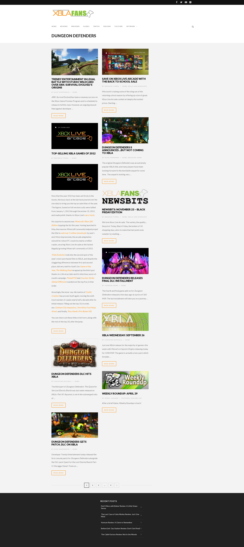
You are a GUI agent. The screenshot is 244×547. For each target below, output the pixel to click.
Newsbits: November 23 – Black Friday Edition (123, 211)
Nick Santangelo (62, 92)
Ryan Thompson (112, 157)
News (54, 26)
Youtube (119, 26)
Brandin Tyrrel (112, 86)
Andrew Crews (111, 285)
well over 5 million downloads (73, 233)
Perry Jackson (111, 398)
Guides (86, 26)
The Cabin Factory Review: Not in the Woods (119, 534)
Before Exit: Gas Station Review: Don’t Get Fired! (120, 528)
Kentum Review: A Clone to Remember (116, 522)
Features (125, 398)
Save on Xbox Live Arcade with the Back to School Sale (124, 80)
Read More (59, 115)
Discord (107, 26)
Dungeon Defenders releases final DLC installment (122, 279)
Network (130, 26)
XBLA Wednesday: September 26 (123, 335)
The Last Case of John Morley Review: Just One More (120, 515)
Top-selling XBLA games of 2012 (73, 153)
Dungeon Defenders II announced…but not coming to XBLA (122, 150)
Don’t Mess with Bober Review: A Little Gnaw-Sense (119, 507)
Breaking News (135, 157)
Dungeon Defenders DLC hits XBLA (71, 375)
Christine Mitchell (113, 340)
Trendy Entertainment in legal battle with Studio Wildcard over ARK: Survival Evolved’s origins (73, 83)
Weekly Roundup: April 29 (120, 393)
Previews (75, 26)
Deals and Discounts (137, 86)
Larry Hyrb (89, 215)
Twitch (96, 26)
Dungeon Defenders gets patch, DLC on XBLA (69, 443)
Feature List (136, 398)
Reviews (63, 26)
